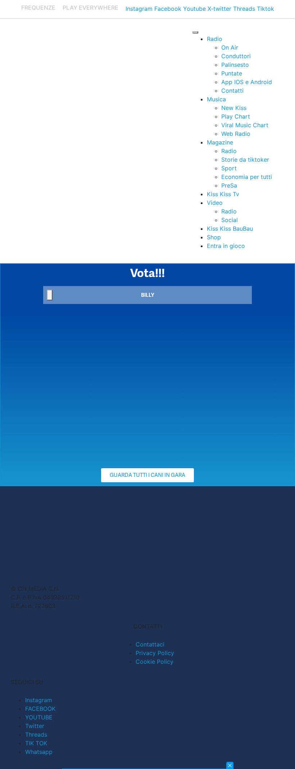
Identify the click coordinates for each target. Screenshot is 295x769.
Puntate (231, 73)
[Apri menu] (195, 32)
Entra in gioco (226, 245)
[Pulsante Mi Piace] (50, 295)
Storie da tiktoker (245, 159)
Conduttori (236, 56)
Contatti (232, 90)
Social (229, 220)
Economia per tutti (246, 176)
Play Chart (235, 116)
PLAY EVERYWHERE (90, 7)
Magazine (220, 142)
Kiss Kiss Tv (223, 194)
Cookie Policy (154, 661)
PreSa (229, 185)
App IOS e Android (246, 82)
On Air (229, 47)
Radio (214, 38)
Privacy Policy (155, 653)
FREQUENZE (38, 7)
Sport (229, 168)
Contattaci (150, 644)
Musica (216, 99)
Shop (214, 237)
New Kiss (233, 107)
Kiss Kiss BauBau (230, 228)
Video (215, 202)
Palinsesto (235, 64)
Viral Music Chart (244, 125)
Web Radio (235, 133)
